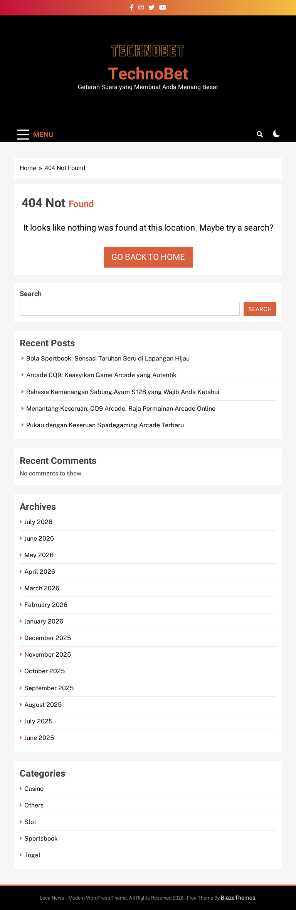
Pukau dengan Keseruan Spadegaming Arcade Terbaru (105, 425)
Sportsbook (41, 838)
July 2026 (38, 522)
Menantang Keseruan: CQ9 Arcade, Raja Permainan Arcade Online (120, 408)
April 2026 (39, 571)
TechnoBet (148, 74)
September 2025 (49, 688)
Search (31, 294)
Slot (30, 822)
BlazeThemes (238, 898)
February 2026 (45, 604)
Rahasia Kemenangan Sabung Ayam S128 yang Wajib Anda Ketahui (122, 392)
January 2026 (43, 621)
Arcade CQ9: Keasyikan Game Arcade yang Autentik (101, 375)
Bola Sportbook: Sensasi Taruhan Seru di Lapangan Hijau (108, 358)
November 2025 (47, 654)
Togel (32, 855)
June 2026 (39, 538)
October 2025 (44, 671)
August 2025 (43, 704)
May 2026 (39, 555)
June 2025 (39, 737)
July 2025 (38, 721)
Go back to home (148, 257)
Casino (34, 788)
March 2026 (41, 588)
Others (34, 805)
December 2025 (47, 638)
